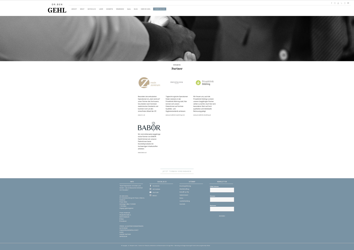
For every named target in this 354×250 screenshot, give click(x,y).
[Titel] (338, 3)
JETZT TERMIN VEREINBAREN (177, 171)
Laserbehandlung (184, 201)
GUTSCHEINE (123, 228)
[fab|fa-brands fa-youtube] (151, 192)
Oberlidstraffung (184, 189)
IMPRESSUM (123, 236)
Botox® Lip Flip (184, 192)
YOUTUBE (155, 192)
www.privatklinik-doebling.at (202, 115)
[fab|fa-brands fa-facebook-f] (151, 186)
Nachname (213, 205)
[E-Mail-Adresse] (348, 3)
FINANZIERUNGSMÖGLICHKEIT (129, 230)
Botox (181, 198)
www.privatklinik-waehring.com (175, 115)
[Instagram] (334, 3)
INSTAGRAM (156, 189)
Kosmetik (182, 204)
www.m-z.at (141, 115)
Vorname (212, 196)
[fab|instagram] (151, 189)
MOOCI (154, 195)
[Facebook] (331, 3)
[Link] (57, 5)
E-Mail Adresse (214, 186)
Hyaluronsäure (183, 195)
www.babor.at (142, 152)
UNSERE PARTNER (125, 234)
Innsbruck (123, 221)
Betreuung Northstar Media (203, 245)
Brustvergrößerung (185, 186)
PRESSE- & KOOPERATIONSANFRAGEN (131, 226)
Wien (122, 219)
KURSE (121, 232)
